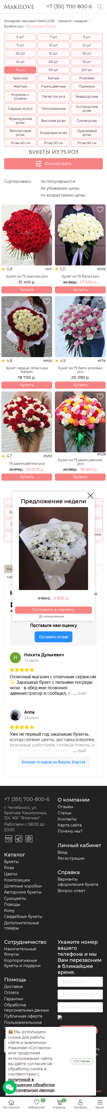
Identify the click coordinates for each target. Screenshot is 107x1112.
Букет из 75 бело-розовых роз (80, 369)
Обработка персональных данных (26, 1007)
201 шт (86, 70)
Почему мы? (70, 831)
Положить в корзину (53, 609)
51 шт (87, 62)
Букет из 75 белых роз (80, 276)
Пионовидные (53, 109)
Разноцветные (53, 86)
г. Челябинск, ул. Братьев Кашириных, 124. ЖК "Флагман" (25, 813)
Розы (9, 867)
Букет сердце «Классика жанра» (27, 369)
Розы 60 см (86, 143)
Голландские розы (87, 109)
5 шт (20, 37)
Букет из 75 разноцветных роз (80, 461)
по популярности (58, 181)
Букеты (11, 861)
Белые (53, 78)
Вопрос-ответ (71, 890)
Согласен (82, 1061)
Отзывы (65, 806)
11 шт (20, 45)
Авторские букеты (22, 892)
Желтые (20, 86)
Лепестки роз (53, 96)
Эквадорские (86, 96)
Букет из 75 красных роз (26, 276)
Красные (20, 78)
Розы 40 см (20, 143)
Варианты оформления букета (78, 882)
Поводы (12, 904)
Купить (27, 289)
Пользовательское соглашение (23, 1025)
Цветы (10, 874)
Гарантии (13, 998)
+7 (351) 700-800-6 (69, 6)
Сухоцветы (15, 898)
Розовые (86, 78)
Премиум (87, 86)
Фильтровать (58, 163)
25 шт (20, 53)
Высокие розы (53, 121)
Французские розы (20, 121)
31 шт (53, 53)
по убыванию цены (60, 188)
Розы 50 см (53, 143)
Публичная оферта (23, 1016)
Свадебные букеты (23, 916)
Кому (9, 910)
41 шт (20, 62)
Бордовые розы (53, 133)
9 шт (87, 37)
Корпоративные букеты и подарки (22, 963)
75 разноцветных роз (27, 463)
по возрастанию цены (63, 195)
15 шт (53, 45)
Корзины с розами (20, 96)
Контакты (67, 819)
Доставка (13, 986)
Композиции (17, 880)
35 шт (86, 53)
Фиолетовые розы (20, 133)
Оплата (11, 992)
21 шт (87, 45)
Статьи (64, 813)
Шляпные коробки (23, 886)
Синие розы (87, 121)
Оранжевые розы (87, 133)
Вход (62, 852)
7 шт (53, 37)
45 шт (53, 62)
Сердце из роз (20, 109)
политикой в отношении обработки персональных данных (31, 1085)
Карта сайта (70, 825)
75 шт (20, 70)
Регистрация (71, 858)
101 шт (53, 70)
